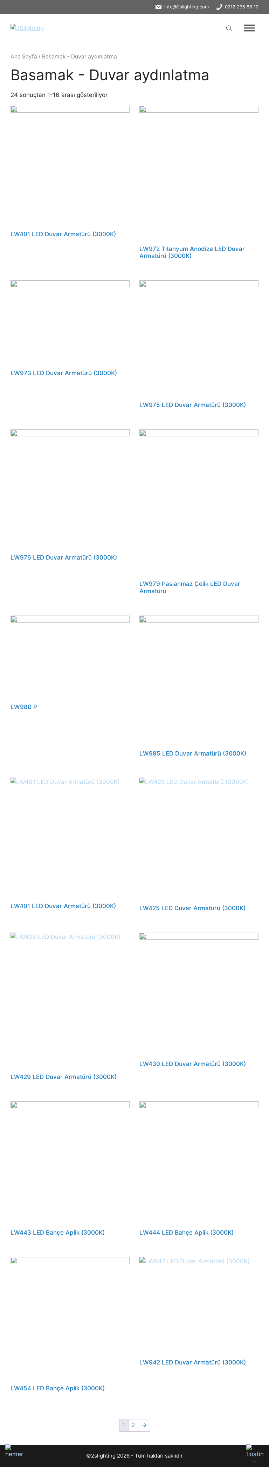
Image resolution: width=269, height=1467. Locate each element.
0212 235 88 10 (241, 6)
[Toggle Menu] (249, 27)
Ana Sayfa (24, 56)
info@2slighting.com (186, 6)
